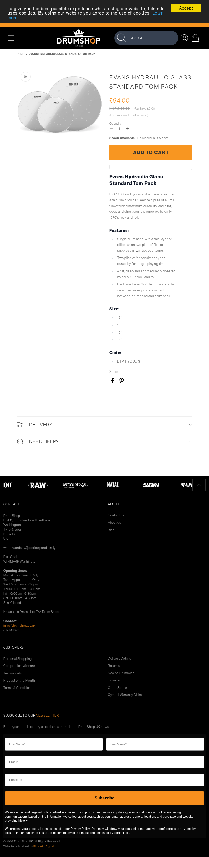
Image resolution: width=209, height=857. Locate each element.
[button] (14, 38)
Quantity (115, 123)
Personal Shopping (17, 659)
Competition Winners (19, 666)
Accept (186, 8)
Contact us (116, 515)
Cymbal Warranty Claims (125, 695)
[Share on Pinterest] (121, 381)
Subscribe (104, 798)
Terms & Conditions (18, 688)
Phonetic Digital (43, 846)
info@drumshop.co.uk (19, 625)
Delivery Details (119, 658)
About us (114, 522)
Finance (114, 680)
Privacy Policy (80, 829)
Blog (111, 530)
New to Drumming (121, 673)
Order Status (117, 688)
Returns (114, 666)
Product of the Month (19, 680)
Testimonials (12, 673)
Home (20, 54)
